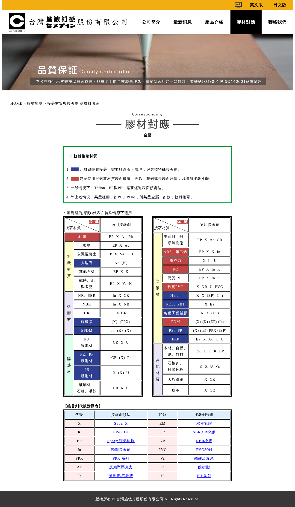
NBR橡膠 (204, 441)
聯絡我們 (277, 22)
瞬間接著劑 (121, 450)
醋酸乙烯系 (204, 458)
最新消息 (183, 22)
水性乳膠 (204, 423)
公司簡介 (151, 22)
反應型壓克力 (121, 467)
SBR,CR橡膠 (204, 432)
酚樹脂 (204, 467)
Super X (121, 423)
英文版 (256, 5)
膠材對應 (246, 22)
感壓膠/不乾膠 (121, 476)
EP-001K (121, 432)
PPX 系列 (121, 458)
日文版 (279, 5)
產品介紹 (214, 22)
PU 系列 (204, 476)
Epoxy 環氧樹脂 (121, 441)
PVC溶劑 (204, 450)
